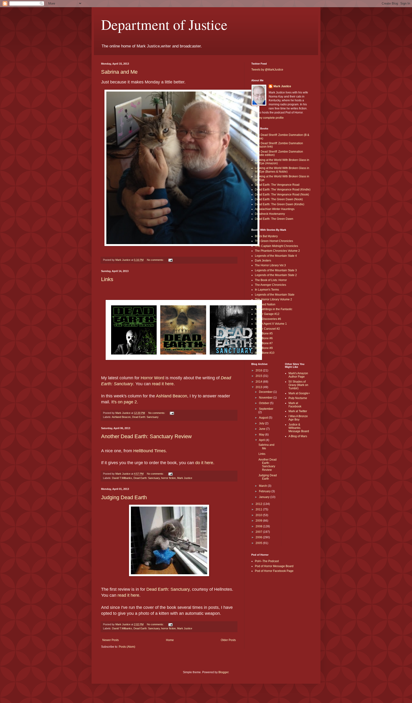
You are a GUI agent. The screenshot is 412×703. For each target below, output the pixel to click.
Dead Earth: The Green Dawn (274, 219)
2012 (259, 504)
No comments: (156, 259)
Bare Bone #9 (264, 348)
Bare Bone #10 (264, 352)
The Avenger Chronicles (270, 285)
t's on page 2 (125, 402)
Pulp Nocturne (297, 398)
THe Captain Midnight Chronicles (276, 246)
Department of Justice (164, 24)
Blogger (223, 672)
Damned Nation (265, 304)
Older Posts (228, 640)
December (266, 392)
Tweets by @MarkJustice (267, 69)
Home (170, 640)
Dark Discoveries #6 (268, 319)
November (266, 397)
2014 (259, 381)
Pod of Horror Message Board (274, 566)
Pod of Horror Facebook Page (274, 571)
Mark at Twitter (297, 411)
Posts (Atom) (127, 646)
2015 (259, 376)
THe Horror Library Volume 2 (273, 299)
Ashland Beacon (171, 396)
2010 (259, 515)
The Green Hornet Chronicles (274, 241)
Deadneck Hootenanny (270, 214)
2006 (259, 537)
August (264, 417)
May (262, 434)
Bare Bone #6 (264, 338)
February (265, 491)
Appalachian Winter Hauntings (274, 209)
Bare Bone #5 (264, 333)
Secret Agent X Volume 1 (271, 323)
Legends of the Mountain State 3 (276, 270)
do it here (204, 462)
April (262, 440)
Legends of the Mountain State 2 (276, 275)
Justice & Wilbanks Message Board (298, 428)
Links (107, 279)
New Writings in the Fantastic (273, 309)
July (262, 423)
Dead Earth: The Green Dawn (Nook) (279, 199)
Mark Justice (184, 478)
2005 (259, 543)
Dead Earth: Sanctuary (145, 417)
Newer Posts (110, 640)
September (266, 409)
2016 (259, 370)
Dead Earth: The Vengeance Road (277, 184)
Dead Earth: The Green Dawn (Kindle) (279, 204)
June (262, 429)
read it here (163, 383)
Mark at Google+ (299, 393)
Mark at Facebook (294, 404)
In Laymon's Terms (267, 289)
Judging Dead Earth (124, 497)
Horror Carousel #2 (267, 328)
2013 (259, 387)
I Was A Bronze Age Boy (298, 418)
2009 (259, 520)
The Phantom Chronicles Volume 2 (277, 250)
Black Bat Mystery (266, 236)
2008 (259, 526)
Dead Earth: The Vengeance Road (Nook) (282, 194)
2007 (259, 532)
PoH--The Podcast (267, 561)
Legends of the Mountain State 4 (276, 255)
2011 (259, 509)
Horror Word (152, 377)
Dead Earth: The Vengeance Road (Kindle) (282, 189)
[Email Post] (170, 259)
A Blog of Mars (297, 436)
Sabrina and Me (119, 72)
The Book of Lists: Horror (271, 280)
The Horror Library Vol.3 (270, 265)
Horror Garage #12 (267, 314)
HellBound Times (149, 450)
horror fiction (168, 478)
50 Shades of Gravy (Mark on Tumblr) (298, 385)
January (264, 497)
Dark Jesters (263, 260)
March (263, 485)
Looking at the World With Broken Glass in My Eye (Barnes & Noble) (282, 169)
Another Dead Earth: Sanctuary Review (146, 436)
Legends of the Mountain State (274, 294)
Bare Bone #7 (264, 343)
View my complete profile (267, 117)
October (264, 403)
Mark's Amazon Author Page (298, 375)
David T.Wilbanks (122, 478)
